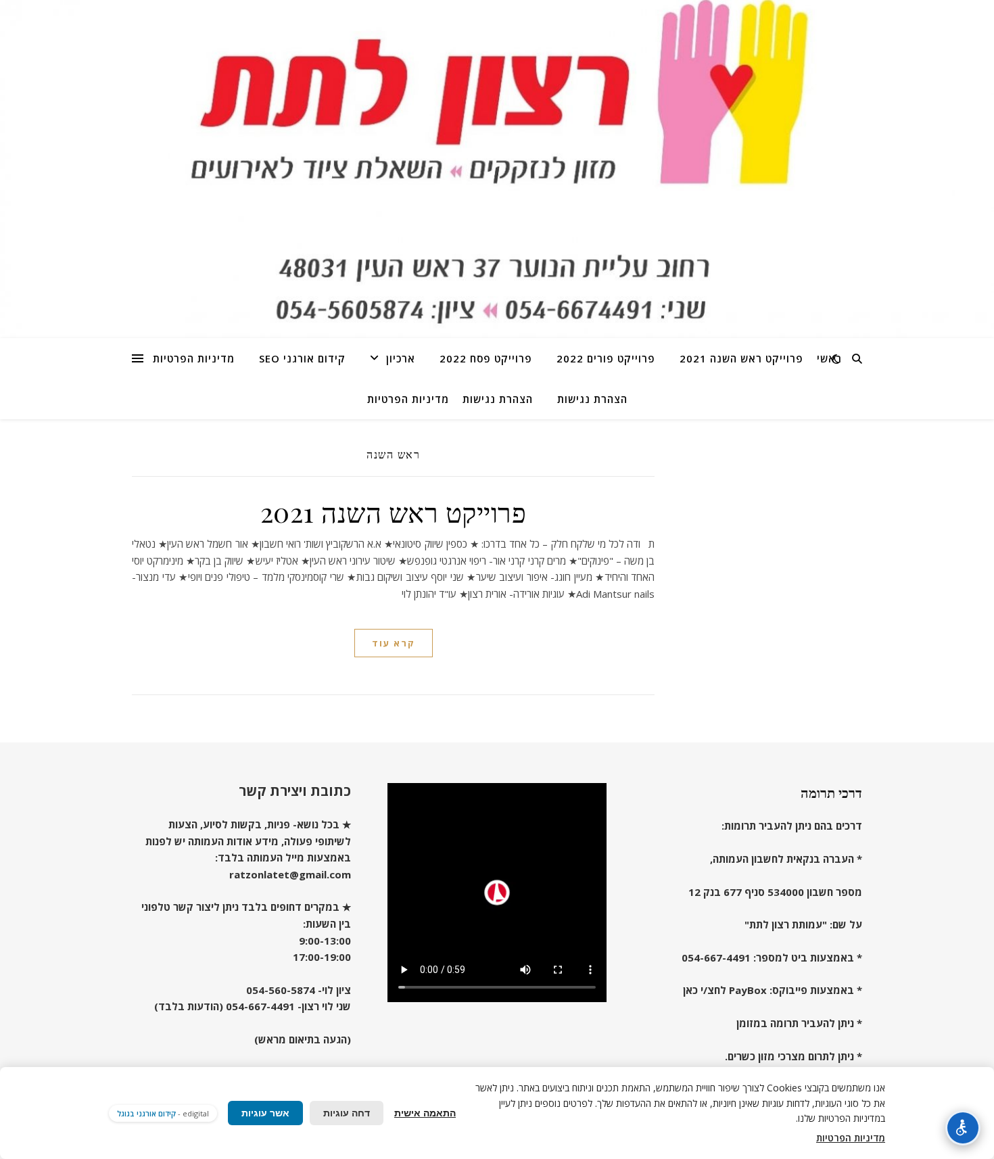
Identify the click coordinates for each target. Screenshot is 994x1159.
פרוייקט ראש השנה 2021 (741, 358)
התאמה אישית (425, 1113)
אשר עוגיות (265, 1113)
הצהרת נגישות (592, 399)
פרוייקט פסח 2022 (486, 358)
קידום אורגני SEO (302, 358)
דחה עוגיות (346, 1113)
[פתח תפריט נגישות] (962, 1127)
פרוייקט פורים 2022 (606, 358)
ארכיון (400, 358)
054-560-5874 (280, 990)
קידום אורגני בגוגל (146, 1113)
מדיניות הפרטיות (194, 358)
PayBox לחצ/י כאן (725, 990)
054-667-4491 (260, 1006)
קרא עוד (393, 643)
